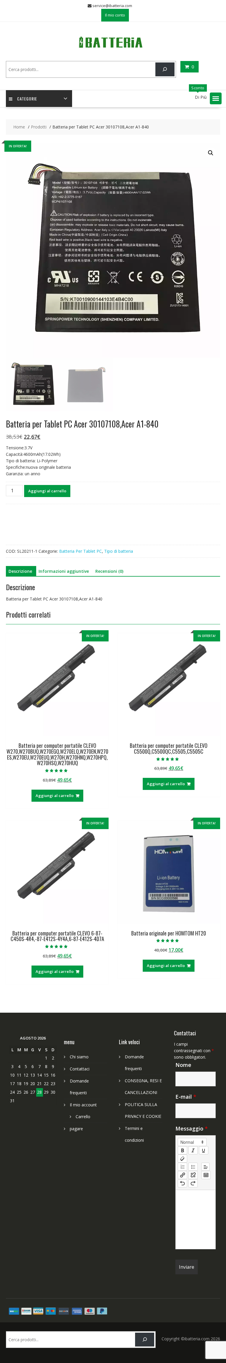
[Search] (165, 69)
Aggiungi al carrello (47, 491)
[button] (216, 98)
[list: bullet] (193, 1167)
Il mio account (83, 1105)
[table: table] (206, 1175)
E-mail (185, 1096)
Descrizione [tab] (20, 571)
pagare (76, 1128)
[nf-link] (182, 1175)
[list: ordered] (182, 1167)
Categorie (27, 98)
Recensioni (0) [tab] (109, 571)
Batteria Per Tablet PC (80, 551)
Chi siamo (79, 1057)
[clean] (182, 1158)
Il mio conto (115, 15)
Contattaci (79, 1069)
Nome (183, 1064)
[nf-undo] (182, 1183)
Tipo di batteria (118, 551)
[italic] (193, 1150)
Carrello (83, 1116)
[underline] (203, 1150)
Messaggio (191, 1128)
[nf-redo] (193, 1183)
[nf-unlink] (193, 1175)
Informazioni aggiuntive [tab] (64, 571)
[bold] (182, 1150)
